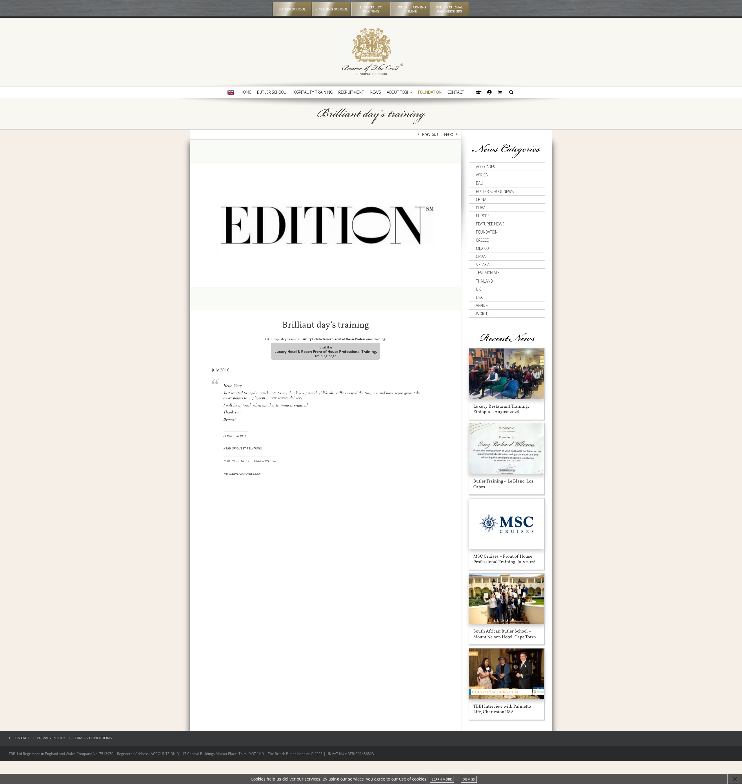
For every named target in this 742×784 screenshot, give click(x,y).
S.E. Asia (483, 264)
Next (448, 134)
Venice (482, 305)
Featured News (490, 223)
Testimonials (487, 272)
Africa (482, 174)
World (482, 313)
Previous (430, 134)
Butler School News (495, 191)
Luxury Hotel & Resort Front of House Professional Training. (343, 339)
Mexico (482, 248)
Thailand (484, 281)
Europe (483, 215)
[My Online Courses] (478, 91)
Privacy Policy (51, 738)
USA (479, 297)
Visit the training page (325, 351)
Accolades (485, 166)
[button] (511, 91)
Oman (481, 256)
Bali (479, 182)
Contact (20, 738)
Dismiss (469, 779)
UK (478, 289)
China (481, 199)
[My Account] (489, 91)
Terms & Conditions (92, 738)
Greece (482, 240)
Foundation (487, 232)
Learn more (442, 779)
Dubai (481, 207)
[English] (230, 93)
